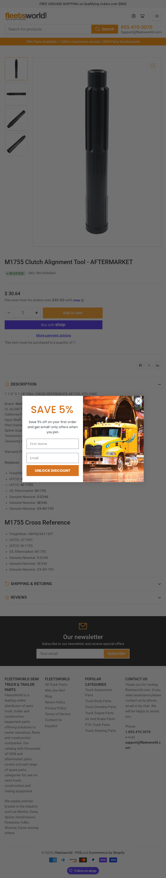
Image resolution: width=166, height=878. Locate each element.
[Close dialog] (138, 401)
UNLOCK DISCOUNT (52, 470)
